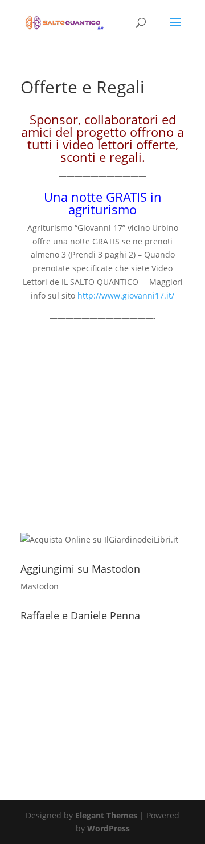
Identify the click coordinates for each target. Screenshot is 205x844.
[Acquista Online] (99, 539)
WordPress (108, 828)
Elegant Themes (106, 815)
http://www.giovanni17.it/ (125, 295)
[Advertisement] (102, 426)
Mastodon (39, 586)
